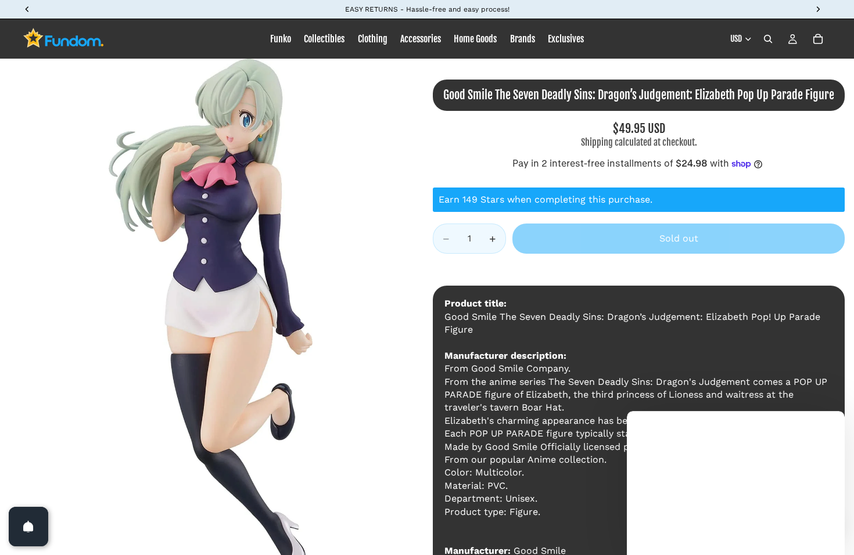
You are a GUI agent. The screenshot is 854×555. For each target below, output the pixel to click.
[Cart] (818, 39)
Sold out (678, 238)
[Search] (768, 39)
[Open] (28, 526)
